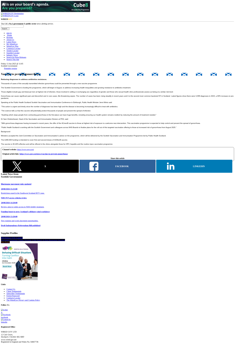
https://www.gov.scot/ (25, 149)
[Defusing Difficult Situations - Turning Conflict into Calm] (19, 279)
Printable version (10, 68)
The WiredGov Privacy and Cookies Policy (23, 300)
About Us (10, 40)
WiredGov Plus (12, 46)
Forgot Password (13, 296)
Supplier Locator (12, 53)
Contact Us (10, 289)
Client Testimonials (13, 291)
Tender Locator (12, 51)
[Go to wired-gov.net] (9, 16)
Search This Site (12, 59)
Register (9, 37)
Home (9, 35)
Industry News (12, 55)
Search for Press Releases (16, 57)
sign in (9, 33)
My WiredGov (12, 44)
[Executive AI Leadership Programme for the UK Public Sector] (45, 11)
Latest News (11, 42)
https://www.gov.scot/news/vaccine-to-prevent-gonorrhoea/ (44, 154)
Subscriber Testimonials (15, 294)
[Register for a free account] (12, 14)
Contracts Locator (13, 48)
